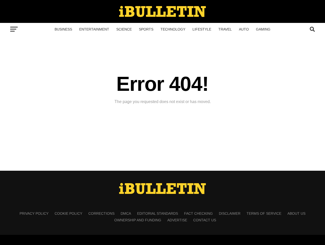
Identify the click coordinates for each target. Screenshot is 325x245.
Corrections (101, 213)
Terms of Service (264, 213)
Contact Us (204, 220)
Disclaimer (229, 213)
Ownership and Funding (137, 220)
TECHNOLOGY (172, 29)
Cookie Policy (68, 213)
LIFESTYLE (201, 29)
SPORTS (146, 29)
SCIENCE (124, 29)
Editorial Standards (157, 213)
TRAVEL (225, 29)
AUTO (244, 29)
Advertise (177, 220)
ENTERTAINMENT (94, 29)
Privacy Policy (34, 213)
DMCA (126, 213)
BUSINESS (63, 29)
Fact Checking (198, 213)
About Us (296, 213)
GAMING (263, 29)
